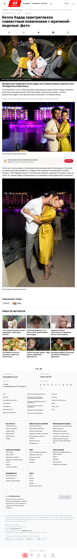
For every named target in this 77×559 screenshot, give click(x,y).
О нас (4, 394)
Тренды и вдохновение (13, 481)
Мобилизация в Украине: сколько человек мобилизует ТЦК (62, 441)
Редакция (5, 397)
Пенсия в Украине (11, 467)
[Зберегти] (68, 32)
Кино (31, 450)
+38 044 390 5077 (45, 377)
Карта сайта (55, 406)
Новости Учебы (58, 450)
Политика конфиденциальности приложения (36, 402)
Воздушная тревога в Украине (38, 433)
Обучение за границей (60, 464)
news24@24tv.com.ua (10, 377)
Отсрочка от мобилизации (61, 436)
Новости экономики (13, 450)
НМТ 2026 (56, 459)
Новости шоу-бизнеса (16, 9)
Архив (53, 403)
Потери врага (33, 443)
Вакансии (54, 397)
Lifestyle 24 (5, 9)
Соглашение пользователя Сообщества (35, 406)
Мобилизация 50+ (58, 428)
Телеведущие (7, 406)
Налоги (8, 464)
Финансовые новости (12, 457)
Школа (55, 457)
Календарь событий (39, 3)
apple (20, 538)
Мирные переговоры (35, 431)
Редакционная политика (10, 400)
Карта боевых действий (36, 428)
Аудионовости (10, 436)
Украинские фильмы (35, 454)
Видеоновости (10, 433)
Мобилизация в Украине (62, 423)
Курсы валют (10, 454)
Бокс (30, 475)
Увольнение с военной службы (62, 426)
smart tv (31, 538)
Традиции (26, 3)
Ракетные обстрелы (35, 426)
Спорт (31, 473)
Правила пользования (9, 412)
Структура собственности (59, 400)
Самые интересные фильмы (38, 452)
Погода (8, 439)
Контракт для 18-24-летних (61, 433)
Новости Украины (11, 428)
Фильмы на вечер (34, 457)
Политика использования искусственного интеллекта (35, 398)
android (10, 538)
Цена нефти (9, 452)
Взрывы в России (34, 441)
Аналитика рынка (11, 475)
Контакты (54, 394)
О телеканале (7, 403)
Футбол (31, 478)
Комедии (32, 460)
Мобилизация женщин (60, 431)
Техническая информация (34, 413)
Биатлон (31, 483)
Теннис (31, 481)
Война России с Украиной (38, 423)
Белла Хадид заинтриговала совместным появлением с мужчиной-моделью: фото (49, 9)
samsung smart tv (42, 538)
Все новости (10, 423)
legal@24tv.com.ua (27, 530)
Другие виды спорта (35, 486)
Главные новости (11, 426)
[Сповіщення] (73, 3)
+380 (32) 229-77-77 (16, 528)
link (40, 384)
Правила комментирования (35, 410)
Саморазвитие (57, 462)
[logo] (15, 3)
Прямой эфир (10, 431)
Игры (53, 409)
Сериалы (32, 462)
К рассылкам (64, 497)
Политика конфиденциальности (36, 394)
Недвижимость (11, 473)
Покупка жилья (10, 478)
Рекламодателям (7, 409)
